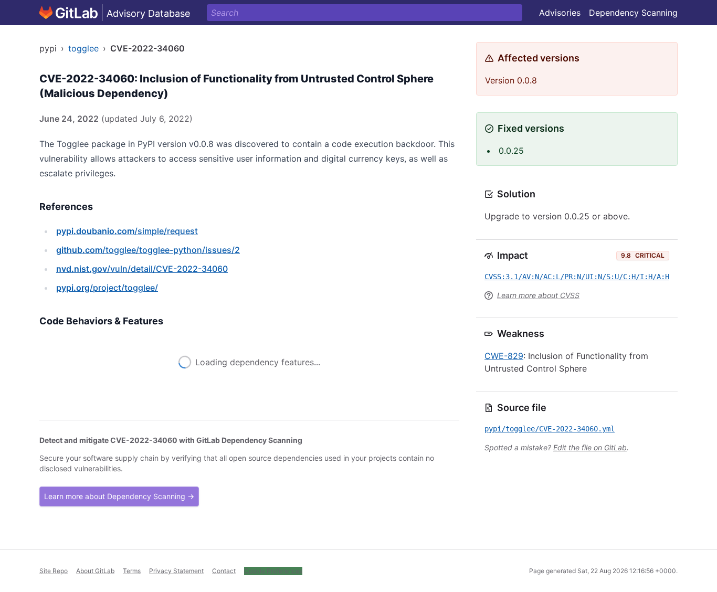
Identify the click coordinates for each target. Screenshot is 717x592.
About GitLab (95, 571)
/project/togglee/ (107, 287)
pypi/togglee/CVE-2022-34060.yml (549, 429)
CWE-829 (503, 356)
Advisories (560, 12)
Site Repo (53, 571)
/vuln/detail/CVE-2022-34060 (142, 268)
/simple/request (127, 231)
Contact (224, 571)
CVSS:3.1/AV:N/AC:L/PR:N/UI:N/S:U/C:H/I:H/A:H (576, 276)
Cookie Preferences (273, 571)
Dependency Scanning (633, 12)
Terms (132, 571)
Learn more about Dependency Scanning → (119, 496)
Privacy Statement (176, 571)
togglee (83, 48)
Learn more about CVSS (538, 295)
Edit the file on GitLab (590, 447)
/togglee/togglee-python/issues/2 (148, 250)
